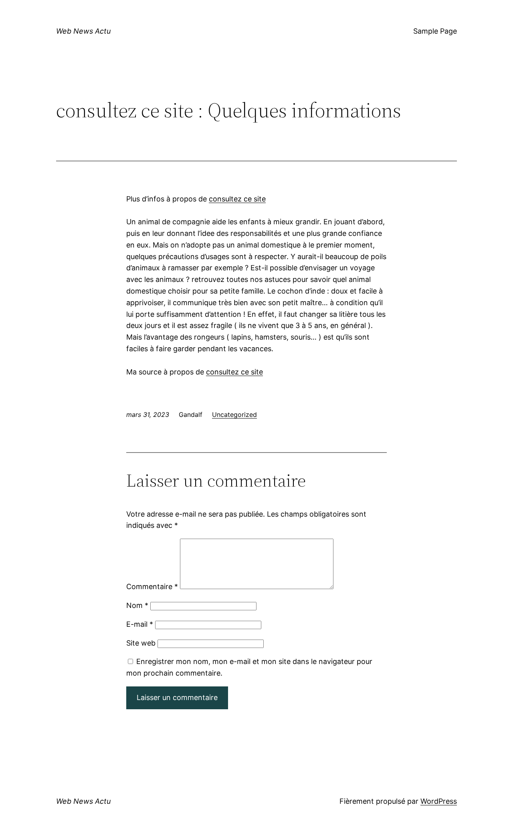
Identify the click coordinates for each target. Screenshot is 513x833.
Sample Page (435, 31)
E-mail (139, 624)
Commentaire (152, 586)
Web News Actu (83, 31)
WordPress (438, 801)
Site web (141, 643)
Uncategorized (234, 414)
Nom (137, 605)
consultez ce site (237, 199)
